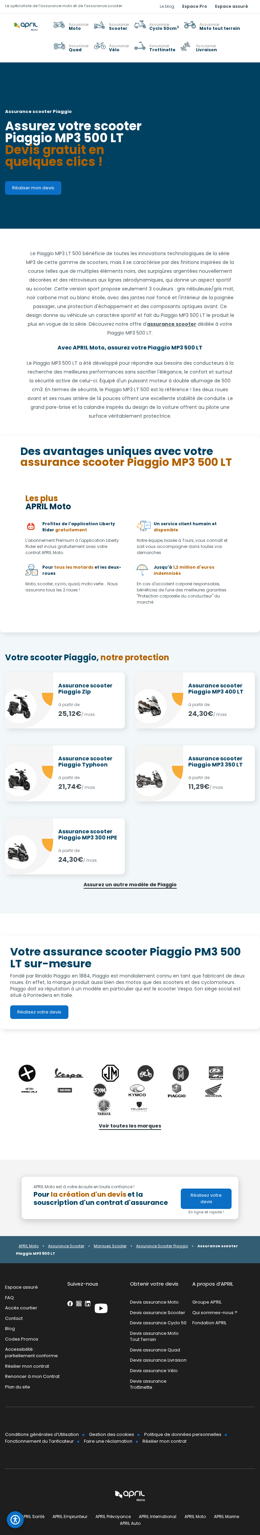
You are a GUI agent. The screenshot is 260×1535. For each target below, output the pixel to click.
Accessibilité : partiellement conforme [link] (31, 1352)
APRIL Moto (29, 1246)
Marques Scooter (110, 1246)
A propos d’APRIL (212, 1283)
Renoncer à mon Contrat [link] (32, 1376)
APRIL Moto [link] (195, 1516)
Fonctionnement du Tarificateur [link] (39, 1441)
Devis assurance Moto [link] (154, 1302)
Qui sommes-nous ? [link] (214, 1312)
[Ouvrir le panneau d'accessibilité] (15, 1519)
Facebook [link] (70, 1303)
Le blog (167, 6)
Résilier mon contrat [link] (27, 1366)
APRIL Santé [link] (32, 1516)
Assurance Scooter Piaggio (162, 1246)
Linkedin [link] (87, 1303)
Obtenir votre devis (154, 1283)
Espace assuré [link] (231, 6)
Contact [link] (14, 1318)
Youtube (101, 1308)
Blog (10, 1329)
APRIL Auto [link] (130, 1523)
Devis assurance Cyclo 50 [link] (158, 1323)
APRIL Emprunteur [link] (69, 1516)
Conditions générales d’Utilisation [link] (42, 1434)
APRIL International (157, 1516)
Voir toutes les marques (130, 1125)
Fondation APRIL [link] (209, 1323)
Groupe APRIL (206, 1302)
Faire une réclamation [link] (108, 1441)
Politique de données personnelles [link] (182, 1434)
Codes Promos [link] (21, 1339)
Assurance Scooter (66, 1246)
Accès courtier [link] (21, 1308)
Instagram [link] (79, 1303)
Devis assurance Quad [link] (155, 1350)
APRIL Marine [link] (226, 1516)
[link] (212, 26)
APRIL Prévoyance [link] (113, 1516)
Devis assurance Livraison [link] (158, 1360)
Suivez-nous (82, 1283)
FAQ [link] (9, 1297)
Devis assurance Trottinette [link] (148, 1384)
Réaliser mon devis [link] (33, 188)
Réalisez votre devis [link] (39, 1012)
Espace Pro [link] (194, 6)
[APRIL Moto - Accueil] (26, 21)
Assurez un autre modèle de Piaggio (130, 884)
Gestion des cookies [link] (111, 1434)
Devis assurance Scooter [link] (157, 1312)
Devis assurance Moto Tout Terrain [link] (154, 1336)
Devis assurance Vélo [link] (154, 1370)
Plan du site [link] (17, 1387)
